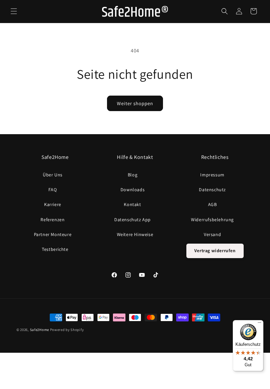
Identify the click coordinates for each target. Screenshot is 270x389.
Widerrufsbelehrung (212, 220)
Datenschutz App (132, 220)
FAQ (52, 190)
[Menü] (259, 324)
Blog (132, 175)
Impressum (212, 175)
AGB (212, 204)
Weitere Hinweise (135, 234)
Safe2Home (39, 329)
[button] (14, 11)
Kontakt (132, 204)
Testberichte (55, 249)
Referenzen (52, 220)
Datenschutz (212, 190)
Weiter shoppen (135, 103)
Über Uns (53, 175)
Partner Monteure (53, 234)
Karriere (52, 204)
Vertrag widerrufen (215, 251)
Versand (212, 234)
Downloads (133, 190)
